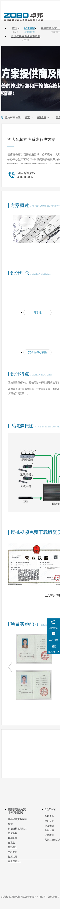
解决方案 (29, 30)
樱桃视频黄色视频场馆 (17, 821)
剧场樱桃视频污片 (17, 828)
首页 (15, 30)
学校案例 (12, 852)
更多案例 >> (14, 861)
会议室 (11, 842)
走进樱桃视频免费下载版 (25, 38)
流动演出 (12, 847)
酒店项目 (12, 833)
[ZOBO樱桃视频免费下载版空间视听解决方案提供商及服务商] (23, 20)
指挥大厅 (12, 856)
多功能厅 (12, 838)
